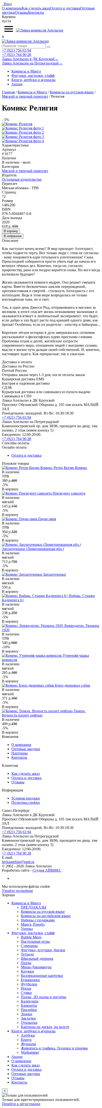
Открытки (29, 1023)
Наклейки (29, 1010)
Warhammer (30, 1052)
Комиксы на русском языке (43, 912)
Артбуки (28, 1035)
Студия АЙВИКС (46, 870)
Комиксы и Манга (26, 71)
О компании (12, 8)
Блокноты (29, 1005)
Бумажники (30, 980)
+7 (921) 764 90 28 (16, 55)
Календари (29, 1001)
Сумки (26, 993)
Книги (26, 1040)
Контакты (36, 12)
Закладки (28, 1018)
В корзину (11, 231)
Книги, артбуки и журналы (33, 80)
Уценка (27, 929)
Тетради (27, 954)
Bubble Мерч (31, 937)
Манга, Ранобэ (33, 924)
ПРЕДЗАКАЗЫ (33, 907)
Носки (26, 988)
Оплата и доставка (65, 8)
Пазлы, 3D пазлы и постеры (43, 997)
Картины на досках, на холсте (45, 1027)
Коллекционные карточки (42, 976)
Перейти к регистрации (21, 1104)
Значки (26, 1014)
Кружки (27, 971)
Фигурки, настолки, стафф (33, 76)
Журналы (28, 1044)
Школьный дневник (37, 958)
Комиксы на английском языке (46, 916)
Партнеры (19, 753)
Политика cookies (25, 802)
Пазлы (26, 963)
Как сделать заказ (36, 8)
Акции (17, 84)
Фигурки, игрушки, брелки (43, 950)
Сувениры (29, 946)
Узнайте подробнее (17, 891)
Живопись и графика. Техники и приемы (54, 1048)
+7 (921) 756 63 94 (16, 50)
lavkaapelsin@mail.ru (18, 862)
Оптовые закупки (25, 749)
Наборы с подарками (38, 920)
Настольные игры (35, 941)
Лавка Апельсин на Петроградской (32, 63)
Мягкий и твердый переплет (25, 171)
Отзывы (21, 12)
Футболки (29, 984)
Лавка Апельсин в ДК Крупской (30, 59)
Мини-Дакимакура (36, 967)
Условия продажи (25, 798)
